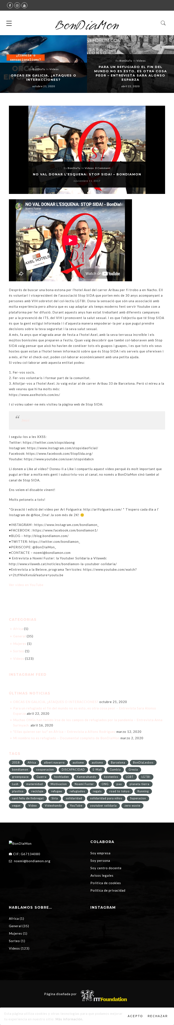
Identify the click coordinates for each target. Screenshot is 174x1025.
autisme (78, 762)
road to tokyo (119, 791)
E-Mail (97, 769)
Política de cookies (105, 883)
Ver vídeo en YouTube (26, 585)
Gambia (115, 769)
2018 (16, 762)
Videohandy (53, 805)
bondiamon (20, 769)
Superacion (138, 798)
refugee (56, 791)
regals (97, 791)
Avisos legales (102, 875)
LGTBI (146, 776)
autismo (97, 762)
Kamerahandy (86, 776)
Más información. (69, 1019)
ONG (105, 784)
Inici (25, 420)
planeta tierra (139, 784)
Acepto (135, 1016)
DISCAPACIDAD (73, 769)
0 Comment (103, 168)
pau (119, 784)
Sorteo (18, 651)
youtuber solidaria (103, 805)
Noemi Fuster (84, 784)
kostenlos (111, 776)
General (19, 636)
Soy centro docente (106, 868)
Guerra (41, 776)
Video (32, 805)
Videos (54, 69)
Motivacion (59, 784)
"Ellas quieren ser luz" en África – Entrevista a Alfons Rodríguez (64, 731)
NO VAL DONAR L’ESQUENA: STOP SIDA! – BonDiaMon (87, 174)
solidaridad (74, 798)
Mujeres (19, 643)
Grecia (133, 769)
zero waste (132, 805)
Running (143, 791)
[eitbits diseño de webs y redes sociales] (103, 994)
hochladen (61, 776)
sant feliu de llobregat (28, 798)
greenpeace (20, 776)
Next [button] (161, 65)
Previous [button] (10, 65)
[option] (43, 64)
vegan (16, 805)
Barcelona (118, 762)
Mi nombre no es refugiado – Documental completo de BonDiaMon (66, 738)
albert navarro (54, 762)
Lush (15, 784)
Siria (55, 798)
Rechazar (158, 1016)
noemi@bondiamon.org (32, 861)
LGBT (130, 776)
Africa (18, 629)
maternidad (34, 784)
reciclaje (37, 791)
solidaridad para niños (106, 798)
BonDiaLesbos (143, 762)
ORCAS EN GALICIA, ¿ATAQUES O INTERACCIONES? (55, 702)
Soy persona (100, 860)
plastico (18, 791)
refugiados (77, 791)
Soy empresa (100, 853)
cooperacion (45, 769)
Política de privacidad (107, 890)
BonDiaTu (38, 69)
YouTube (76, 805)
